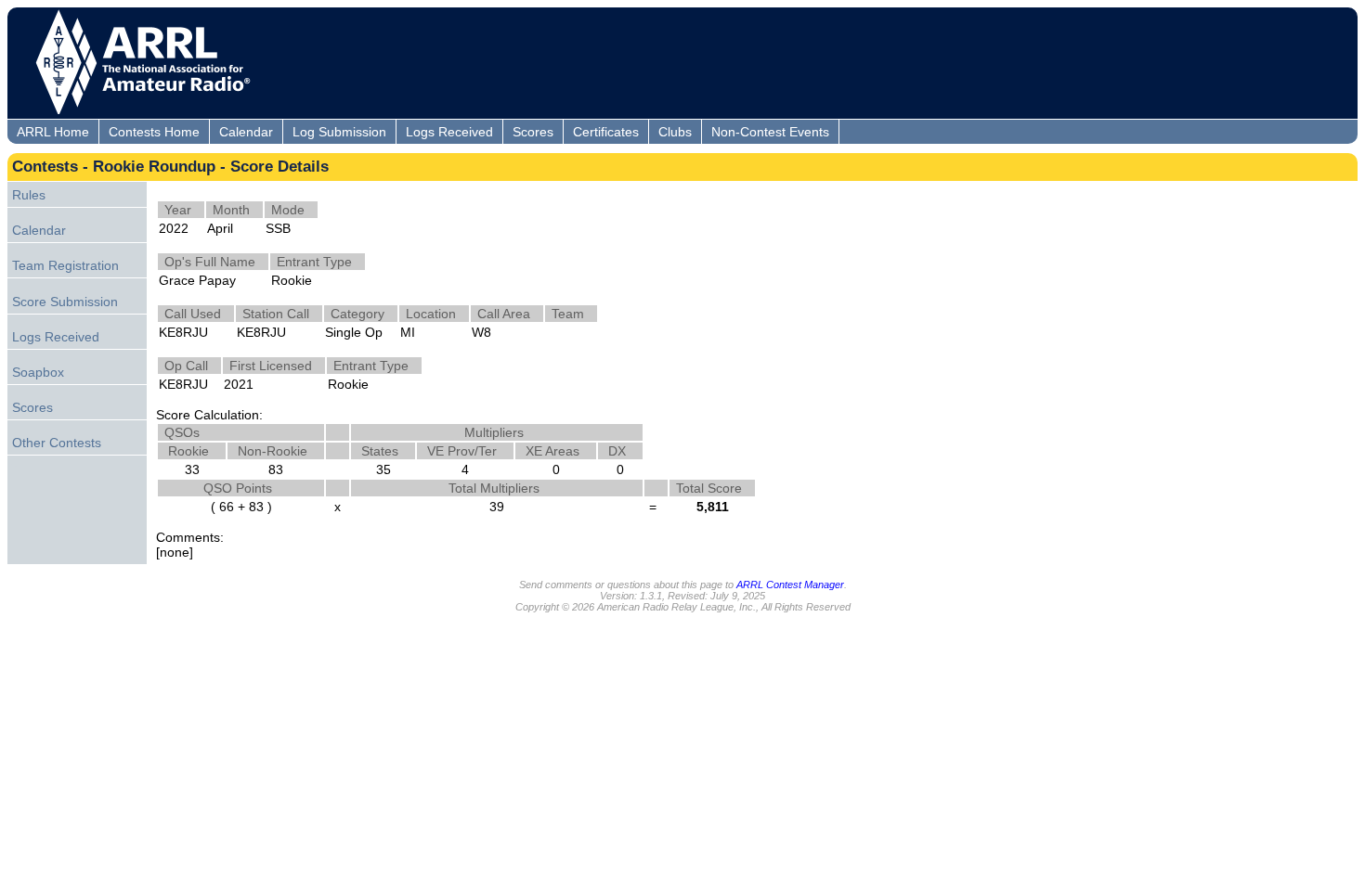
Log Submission (339, 131)
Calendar (246, 131)
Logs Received (449, 131)
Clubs (675, 131)
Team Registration (65, 265)
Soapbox (38, 372)
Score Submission (65, 301)
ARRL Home (53, 131)
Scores (533, 131)
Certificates (606, 131)
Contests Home (154, 131)
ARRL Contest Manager (790, 584)
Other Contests (56, 442)
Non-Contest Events (770, 131)
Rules (29, 194)
